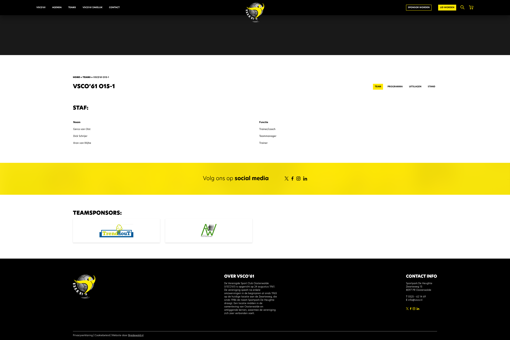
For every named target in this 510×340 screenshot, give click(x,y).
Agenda (57, 8)
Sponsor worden (419, 8)
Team (378, 87)
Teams (87, 77)
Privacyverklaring (83, 335)
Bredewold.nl (136, 335)
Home (76, 77)
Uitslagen (415, 87)
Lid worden (447, 8)
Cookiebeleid (102, 335)
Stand (431, 87)
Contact (114, 8)
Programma (395, 87)
